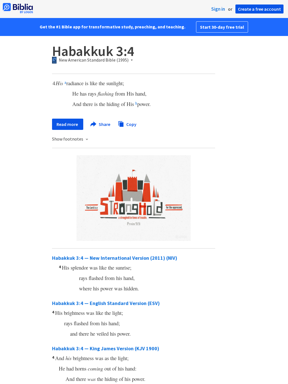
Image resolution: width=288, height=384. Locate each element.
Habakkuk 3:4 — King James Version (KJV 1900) (105, 348)
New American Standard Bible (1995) (94, 60)
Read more (68, 124)
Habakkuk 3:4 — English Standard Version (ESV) (106, 303)
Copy (130, 124)
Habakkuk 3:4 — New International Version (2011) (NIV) (114, 258)
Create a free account (259, 9)
